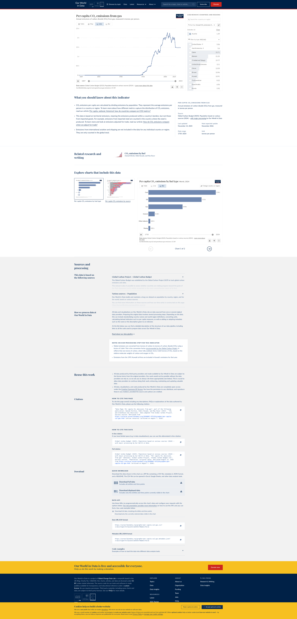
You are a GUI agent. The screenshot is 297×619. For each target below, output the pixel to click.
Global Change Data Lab (107, 578)
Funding (178, 589)
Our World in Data (80, 4)
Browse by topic (115, 4)
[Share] (177, 87)
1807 (84, 81)
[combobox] (178, 4)
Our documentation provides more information (140, 506)
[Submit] (193, 4)
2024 (180, 81)
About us (178, 581)
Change (211, 186)
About (151, 4)
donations (105, 609)
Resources (140, 4)
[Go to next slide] (209, 249)
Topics (152, 581)
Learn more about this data (143, 85)
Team (177, 593)
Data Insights (154, 589)
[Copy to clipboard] (178, 410)
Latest (132, 4)
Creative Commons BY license (132, 389)
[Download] (172, 87)
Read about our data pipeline (122, 334)
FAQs (111, 591)
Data (125, 4)
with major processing (198, 118)
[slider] (89, 81)
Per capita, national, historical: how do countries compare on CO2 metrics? (120, 111)
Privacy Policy (137, 614)
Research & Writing (207, 581)
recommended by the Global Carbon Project (161, 348)
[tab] (81, 24)
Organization (179, 585)
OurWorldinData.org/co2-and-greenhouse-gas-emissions (93, 88)
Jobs (176, 597)
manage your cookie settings (153, 614)
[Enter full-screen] (182, 87)
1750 (147, 234)
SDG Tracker (154, 602)
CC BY (114, 88)
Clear (218, 30)
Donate (216, 4)
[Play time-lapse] (78, 81)
